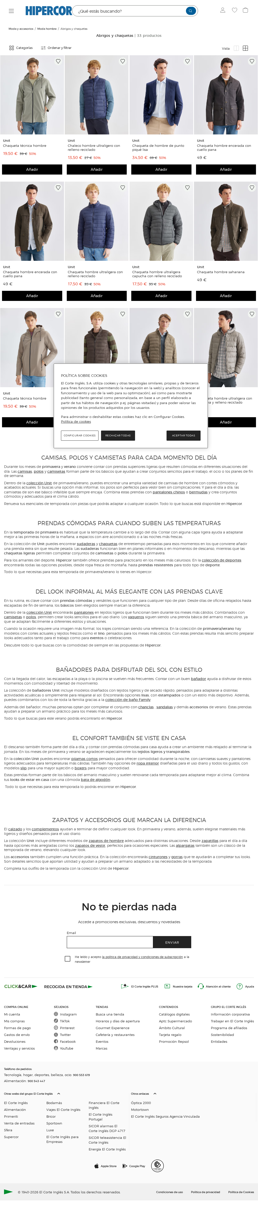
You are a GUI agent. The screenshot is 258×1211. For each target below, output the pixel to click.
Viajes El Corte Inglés (63, 1109)
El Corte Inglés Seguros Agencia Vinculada (165, 1116)
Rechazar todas (118, 435)
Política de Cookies (241, 1192)
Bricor (51, 1116)
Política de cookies (76, 421)
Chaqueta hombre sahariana (221, 272)
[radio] (236, 48)
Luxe (50, 1130)
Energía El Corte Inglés (107, 1149)
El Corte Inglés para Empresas (62, 1139)
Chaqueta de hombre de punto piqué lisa (158, 148)
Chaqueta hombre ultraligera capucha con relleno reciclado (157, 274)
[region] (130, 405)
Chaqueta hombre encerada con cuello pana (224, 148)
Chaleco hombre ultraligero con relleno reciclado (94, 148)
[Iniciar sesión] (224, 11)
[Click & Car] (21, 986)
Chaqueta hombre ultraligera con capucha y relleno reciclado (224, 400)
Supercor (11, 1136)
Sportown (54, 1123)
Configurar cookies (80, 435)
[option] (32, 94)
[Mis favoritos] (235, 11)
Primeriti (11, 1116)
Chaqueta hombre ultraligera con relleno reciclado (95, 274)
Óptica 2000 (141, 1102)
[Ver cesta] (246, 11)
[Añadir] (58, 61)
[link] (32, 94)
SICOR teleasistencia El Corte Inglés (107, 1140)
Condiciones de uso (169, 1192)
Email (71, 932)
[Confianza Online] (157, 1166)
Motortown (140, 1109)
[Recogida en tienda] (68, 986)
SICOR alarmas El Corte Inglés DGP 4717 (107, 1128)
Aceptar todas (183, 435)
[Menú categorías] (11, 11)
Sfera (8, 1130)
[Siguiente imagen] (59, 94)
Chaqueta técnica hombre (24, 146)
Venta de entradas (19, 1123)
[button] (65, 1120)
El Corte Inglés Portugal (100, 1116)
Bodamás (54, 1102)
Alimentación (15, 1109)
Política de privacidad (205, 1192)
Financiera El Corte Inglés (104, 1105)
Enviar (172, 942)
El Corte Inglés (16, 1102)
